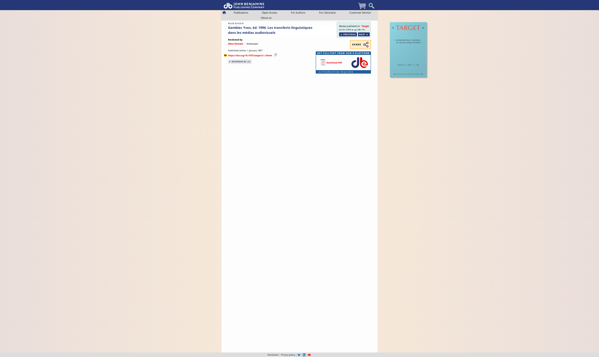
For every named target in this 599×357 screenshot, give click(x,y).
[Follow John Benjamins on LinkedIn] (304, 354)
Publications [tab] (241, 12)
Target (365, 26)
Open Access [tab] (269, 12)
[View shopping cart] (362, 8)
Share (356, 44)
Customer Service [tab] (360, 12)
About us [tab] (266, 17)
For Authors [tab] (298, 12)
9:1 (344, 29)
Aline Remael (235, 43)
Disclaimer (273, 354)
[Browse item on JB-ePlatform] (359, 68)
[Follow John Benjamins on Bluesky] (299, 354)
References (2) (241, 61)
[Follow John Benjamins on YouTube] (309, 354)
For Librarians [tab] (327, 12)
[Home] (244, 3)
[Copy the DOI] (275, 54)
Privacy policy (288, 354)
